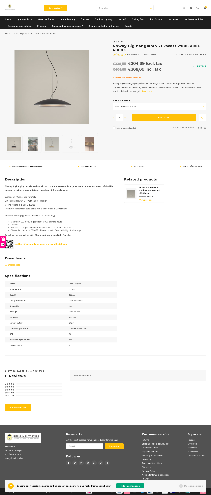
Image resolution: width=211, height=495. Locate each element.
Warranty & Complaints (152, 455)
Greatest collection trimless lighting (27, 166)
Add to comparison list (126, 128)
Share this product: (184, 128)
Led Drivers (156, 19)
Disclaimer (146, 467)
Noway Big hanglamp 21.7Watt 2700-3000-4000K (35, 33)
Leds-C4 (118, 42)
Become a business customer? (67, 26)
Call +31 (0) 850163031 (192, 166)
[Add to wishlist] (202, 117)
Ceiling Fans (138, 19)
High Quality (139, 166)
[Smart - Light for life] (9, 244)
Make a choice (122, 100)
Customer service (150, 448)
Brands (128, 26)
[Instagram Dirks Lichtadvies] (81, 462)
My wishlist (193, 451)
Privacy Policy (148, 471)
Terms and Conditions (152, 463)
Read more (147, 91)
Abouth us (146, 459)
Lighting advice (24, 19)
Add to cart (164, 118)
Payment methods (150, 451)
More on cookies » (193, 486)
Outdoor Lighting (103, 19)
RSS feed (146, 479)
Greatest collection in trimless (103, 26)
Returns (145, 440)
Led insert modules (193, 19)
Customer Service (88, 166)
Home (8, 19)
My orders (192, 444)
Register (191, 440)
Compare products (196, 455)
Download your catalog (20, 26)
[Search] (151, 8)
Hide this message (130, 486)
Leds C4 (122, 19)
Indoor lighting (67, 19)
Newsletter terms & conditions (155, 475)
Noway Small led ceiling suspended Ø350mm (149, 190)
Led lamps (173, 19)
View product (145, 200)
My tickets (192, 448)
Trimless (85, 19)
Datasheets (14, 264)
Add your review (149, 55)
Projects (41, 26)
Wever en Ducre (46, 19)
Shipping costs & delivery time (156, 444)
